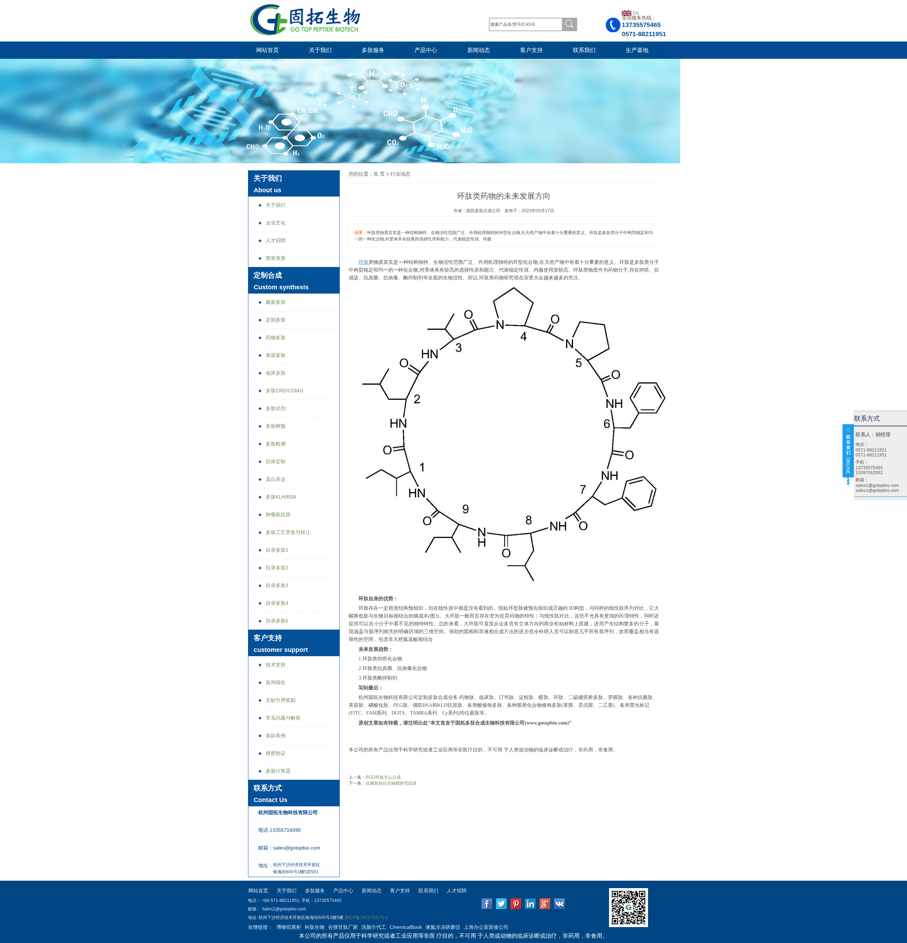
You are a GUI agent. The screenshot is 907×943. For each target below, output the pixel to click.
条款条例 (276, 735)
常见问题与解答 (283, 718)
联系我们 (584, 50)
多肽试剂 (276, 408)
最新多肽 (276, 302)
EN (636, 13)
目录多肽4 (277, 603)
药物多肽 (276, 337)
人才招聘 (276, 240)
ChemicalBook (406, 927)
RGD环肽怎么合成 (383, 777)
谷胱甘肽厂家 (343, 927)
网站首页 (267, 50)
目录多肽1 (277, 550)
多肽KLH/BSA (281, 497)
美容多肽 (276, 355)
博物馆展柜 (288, 927)
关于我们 (320, 50)
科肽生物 (315, 927)
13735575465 (641, 24)
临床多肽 (276, 373)
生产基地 (637, 50)
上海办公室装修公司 (486, 927)
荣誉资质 (276, 258)
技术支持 (276, 665)
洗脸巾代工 (373, 927)
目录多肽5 (277, 621)
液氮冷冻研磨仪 (443, 927)
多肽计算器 (278, 771)
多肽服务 (373, 50)
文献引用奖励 (280, 700)
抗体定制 (276, 461)
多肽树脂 (276, 426)
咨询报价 (276, 682)
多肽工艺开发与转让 (288, 532)
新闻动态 (478, 50)
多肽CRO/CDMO (284, 390)
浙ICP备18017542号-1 (366, 917)
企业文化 (276, 223)
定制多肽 (276, 320)
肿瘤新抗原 (278, 514)
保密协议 (276, 753)
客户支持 (531, 50)
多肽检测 (276, 444)
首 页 (379, 174)
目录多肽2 (277, 567)
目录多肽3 (277, 585)
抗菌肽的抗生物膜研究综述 (391, 783)
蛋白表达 (276, 479)
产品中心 (426, 50)
